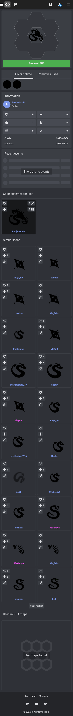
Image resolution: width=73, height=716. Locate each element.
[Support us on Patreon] (27, 704)
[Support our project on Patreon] (15, 4)
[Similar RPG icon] (19, 263)
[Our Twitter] (45, 704)
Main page (30, 696)
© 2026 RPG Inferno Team (36, 712)
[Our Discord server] (36, 704)
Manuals (43, 696)
